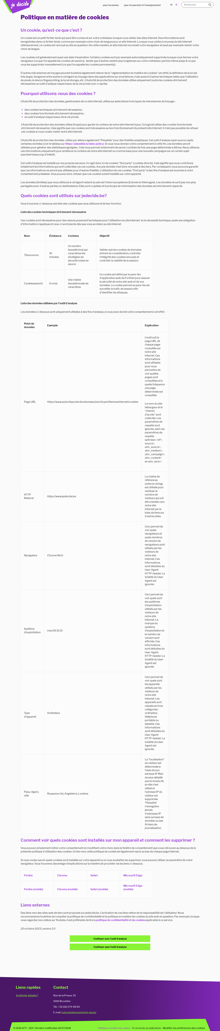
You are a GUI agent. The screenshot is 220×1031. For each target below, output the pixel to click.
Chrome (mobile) (67, 889)
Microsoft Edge (132, 875)
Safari (94, 875)
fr (176, 4)
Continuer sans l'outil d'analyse (110, 947)
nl (171, 4)
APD (24, 1028)
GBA (31, 1028)
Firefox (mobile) (33, 889)
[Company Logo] (18, 7)
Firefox (28, 875)
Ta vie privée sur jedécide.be (146, 1028)
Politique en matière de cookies (114, 1028)
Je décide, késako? (27, 995)
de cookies (138, 920)
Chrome (62, 875)
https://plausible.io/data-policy (84, 143)
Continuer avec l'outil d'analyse (110, 938)
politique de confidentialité (112, 920)
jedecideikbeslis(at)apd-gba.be (79, 1012)
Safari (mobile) (99, 889)
